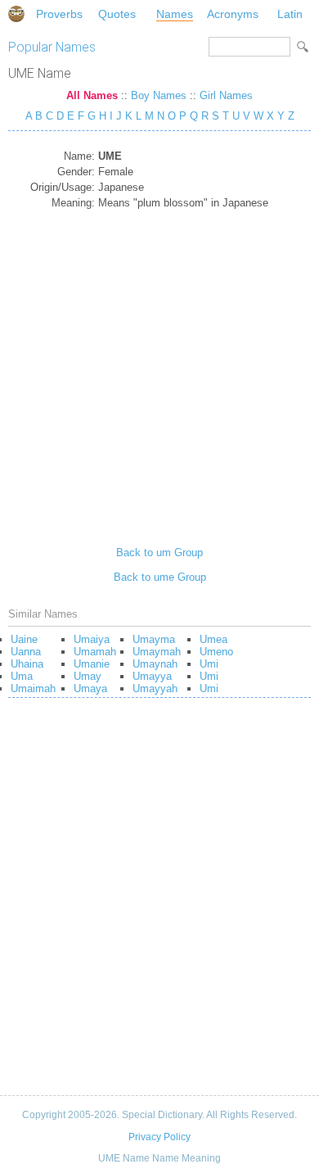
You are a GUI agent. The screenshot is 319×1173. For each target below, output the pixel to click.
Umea (213, 639)
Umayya (152, 676)
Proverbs (59, 13)
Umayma (154, 639)
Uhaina (27, 664)
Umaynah (155, 664)
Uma (22, 676)
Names (174, 13)
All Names (92, 95)
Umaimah (33, 688)
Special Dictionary (16, 14)
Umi (209, 664)
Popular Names (52, 47)
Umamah (95, 651)
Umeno (216, 651)
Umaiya (92, 639)
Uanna (26, 651)
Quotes (117, 13)
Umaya (90, 688)
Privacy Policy (159, 1137)
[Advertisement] (159, 372)
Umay (87, 676)
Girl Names (226, 95)
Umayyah (155, 688)
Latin (290, 13)
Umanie (92, 664)
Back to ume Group (160, 577)
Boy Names (158, 95)
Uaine (24, 639)
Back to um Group (159, 552)
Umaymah (157, 651)
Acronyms (232, 13)
